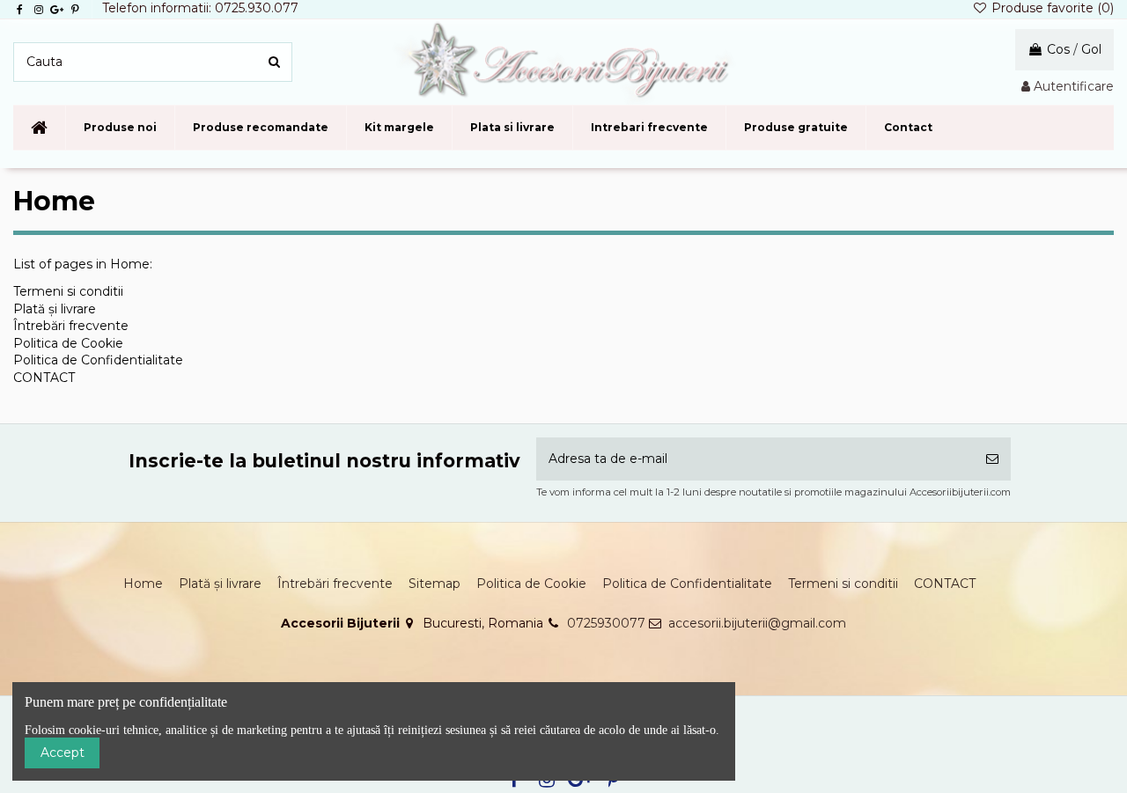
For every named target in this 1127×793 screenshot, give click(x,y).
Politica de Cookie (68, 343)
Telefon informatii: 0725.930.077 (200, 8)
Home (143, 583)
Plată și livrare (54, 309)
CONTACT (44, 377)
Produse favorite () (1051, 8)
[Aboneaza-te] (992, 459)
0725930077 (606, 623)
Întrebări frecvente (71, 326)
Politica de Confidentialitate (98, 360)
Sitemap (434, 583)
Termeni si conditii (68, 291)
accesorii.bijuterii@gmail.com (757, 623)
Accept (63, 752)
